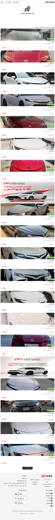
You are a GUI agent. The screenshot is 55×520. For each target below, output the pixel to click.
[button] (2, 2)
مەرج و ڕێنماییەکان (24, 513)
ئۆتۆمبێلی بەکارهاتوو (35, 479)
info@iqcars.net (20, 481)
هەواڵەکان (35, 484)
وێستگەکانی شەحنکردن (47, 484)
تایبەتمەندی (32, 513)
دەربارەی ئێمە (47, 486)
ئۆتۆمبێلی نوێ (47, 479)
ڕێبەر (47, 482)
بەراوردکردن (34, 482)
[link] (20, 494)
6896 (23, 478)
